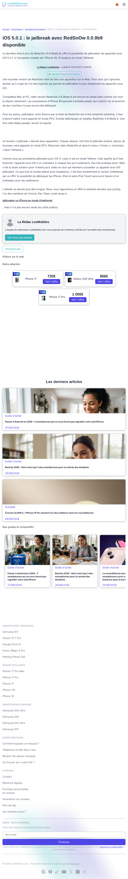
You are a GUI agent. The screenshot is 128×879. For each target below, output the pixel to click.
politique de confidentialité (111, 847)
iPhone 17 (8, 683)
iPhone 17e (8, 689)
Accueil (5, 29)
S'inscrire (64, 842)
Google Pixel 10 (11, 644)
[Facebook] (50, 872)
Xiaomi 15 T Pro (11, 638)
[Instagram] (78, 872)
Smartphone (17, 29)
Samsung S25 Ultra (13, 722)
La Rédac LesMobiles (48, 67)
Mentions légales (12, 782)
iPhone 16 (8, 696)
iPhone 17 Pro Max (13, 671)
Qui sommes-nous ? (14, 811)
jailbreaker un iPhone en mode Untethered (27, 200)
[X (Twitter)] (71, 872)
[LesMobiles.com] (14, 4)
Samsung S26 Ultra (13, 710)
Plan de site (9, 805)
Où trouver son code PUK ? (18, 762)
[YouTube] (64, 872)
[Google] (43, 872)
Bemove (75, 863)
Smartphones (13, 248)
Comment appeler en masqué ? (20, 743)
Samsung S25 (10, 729)
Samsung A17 (10, 631)
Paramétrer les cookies (16, 799)
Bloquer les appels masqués (18, 756)
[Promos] (117, 4)
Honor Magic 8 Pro (13, 650)
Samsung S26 (10, 716)
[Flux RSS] (84, 872)
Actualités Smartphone (35, 29)
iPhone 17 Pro (10, 677)
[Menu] (124, 4)
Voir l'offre (51, 281)
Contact (7, 776)
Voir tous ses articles (19, 237)
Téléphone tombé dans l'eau (19, 749)
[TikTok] (57, 872)
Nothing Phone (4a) (13, 656)
